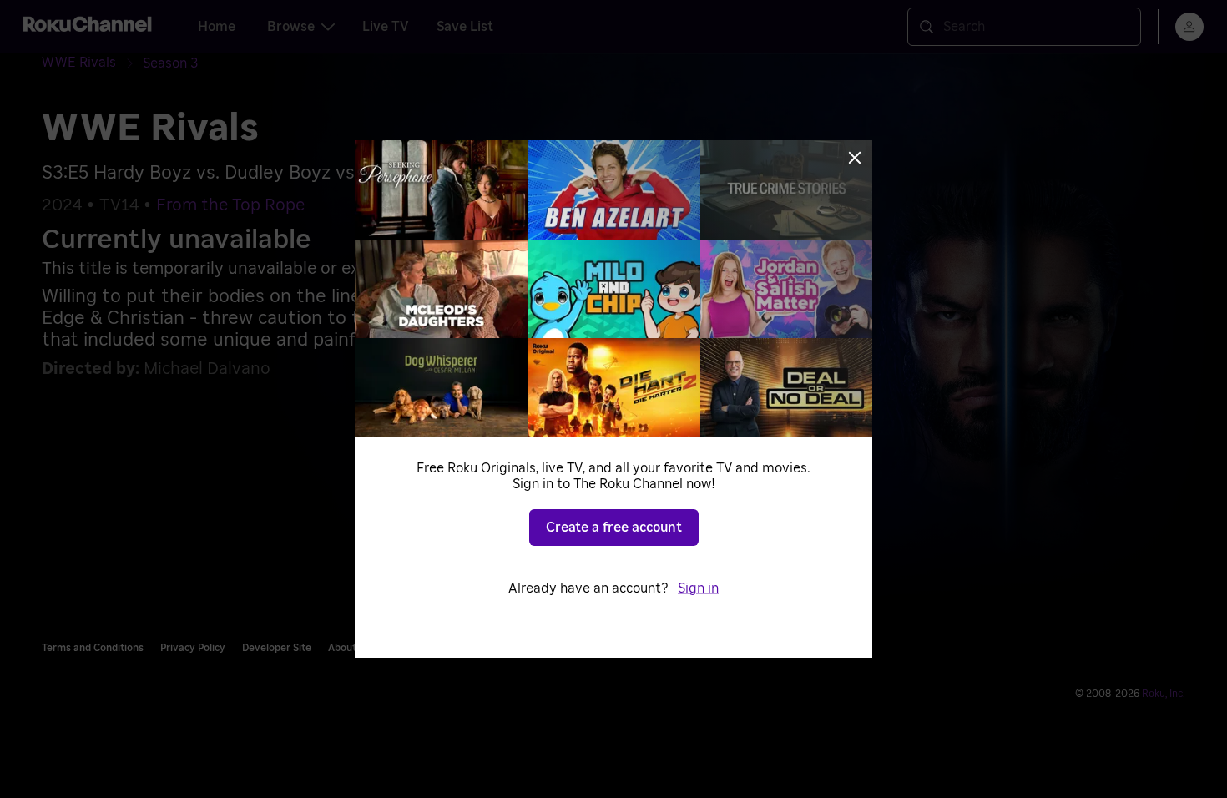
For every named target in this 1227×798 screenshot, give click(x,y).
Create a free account (614, 527)
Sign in (698, 588)
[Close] (854, 157)
